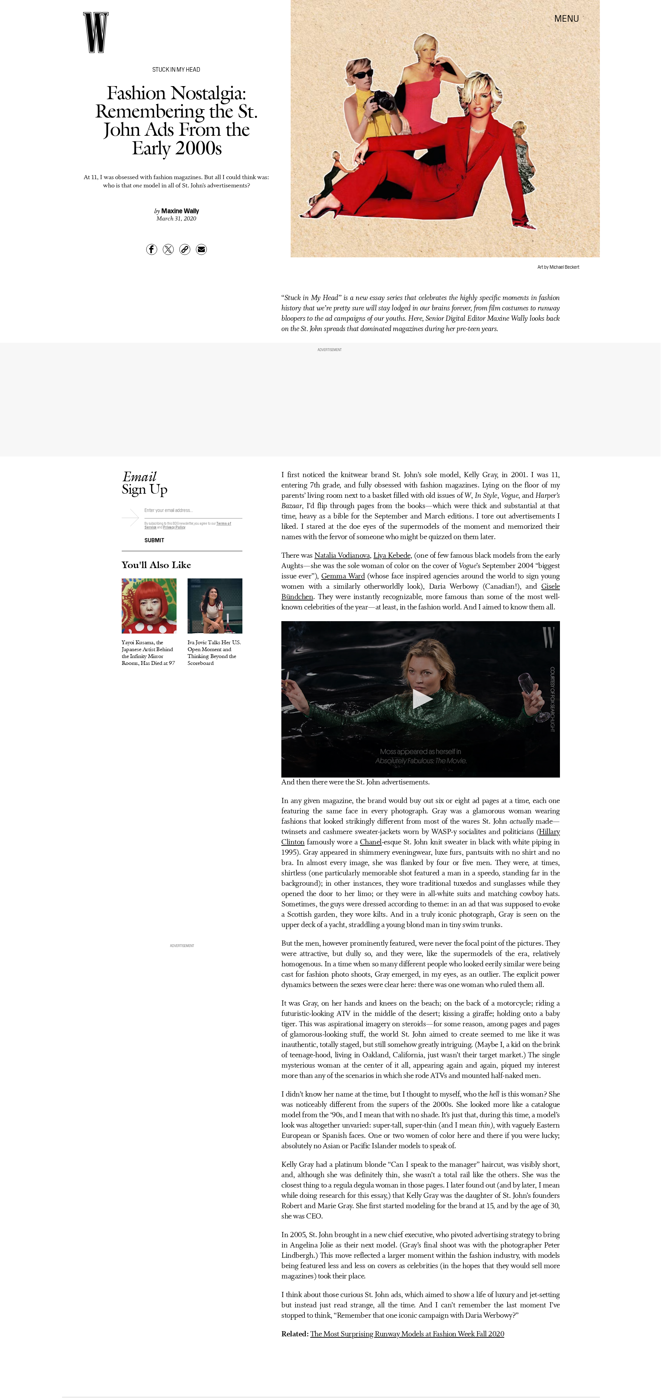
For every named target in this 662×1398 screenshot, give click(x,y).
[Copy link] (184, 249)
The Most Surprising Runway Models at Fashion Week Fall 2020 (407, 1334)
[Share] (151, 249)
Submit (154, 539)
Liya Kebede (391, 556)
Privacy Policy (174, 527)
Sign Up (144, 482)
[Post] (168, 249)
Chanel (371, 842)
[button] (420, 699)
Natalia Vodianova (342, 556)
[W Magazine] (96, 32)
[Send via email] (201, 249)
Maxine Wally (180, 210)
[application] (420, 699)
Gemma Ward (343, 577)
